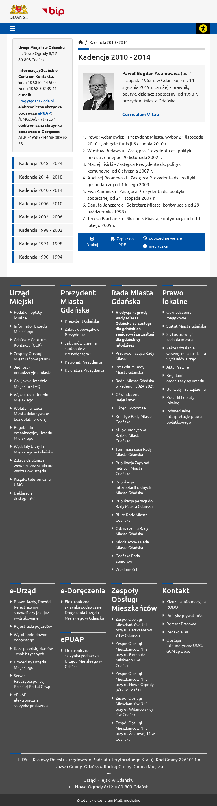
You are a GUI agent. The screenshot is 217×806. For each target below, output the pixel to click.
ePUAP (44, 112)
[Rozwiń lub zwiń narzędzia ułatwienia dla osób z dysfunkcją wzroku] (203, 28)
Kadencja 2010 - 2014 (109, 42)
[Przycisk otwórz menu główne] (13, 28)
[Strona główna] (80, 42)
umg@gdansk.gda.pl (36, 100)
